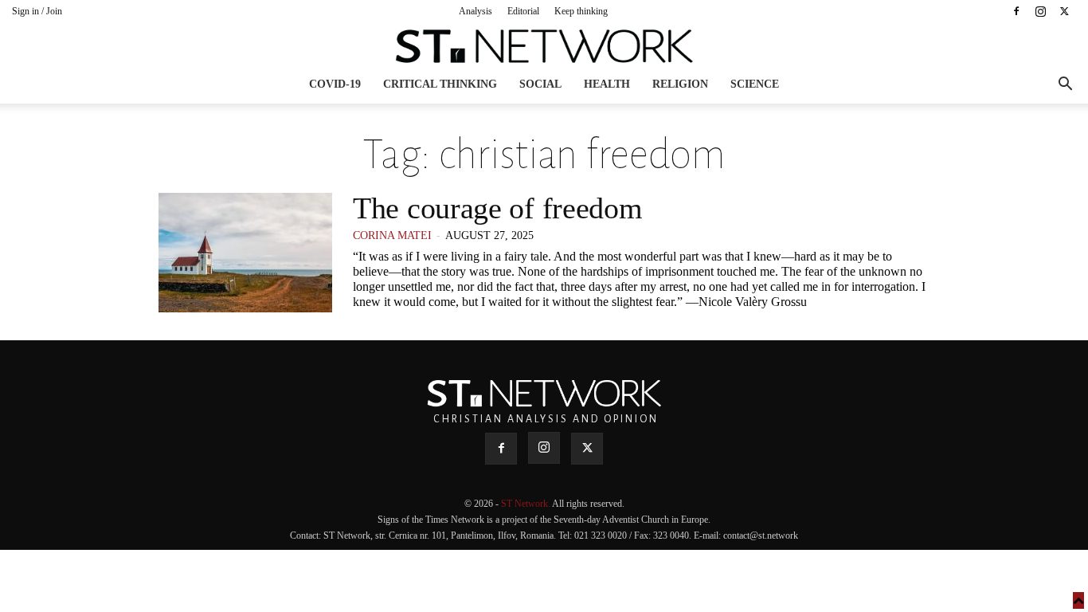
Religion (680, 84)
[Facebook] (1016, 11)
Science (754, 84)
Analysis (475, 11)
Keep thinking (581, 11)
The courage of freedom (497, 208)
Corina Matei (392, 235)
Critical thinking (440, 84)
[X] (1064, 11)
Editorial (523, 11)
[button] (1065, 85)
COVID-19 (335, 84)
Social (540, 84)
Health (607, 84)
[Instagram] (1040, 11)
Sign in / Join (37, 11)
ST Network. (526, 503)
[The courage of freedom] (245, 252)
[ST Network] (544, 46)
